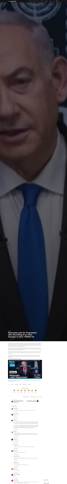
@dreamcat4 (15, 419)
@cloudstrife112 (16, 450)
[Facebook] (10, 339)
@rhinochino (15, 431)
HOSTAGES (16, 384)
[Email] (13, 339)
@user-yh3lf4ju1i (16, 408)
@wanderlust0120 (16, 444)
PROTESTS (29, 384)
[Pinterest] (12, 339)
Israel (20, 384)
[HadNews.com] (13, 1)
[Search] (58, 1)
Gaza (12, 384)
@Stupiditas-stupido (16, 462)
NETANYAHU (24, 384)
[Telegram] (39, 397)
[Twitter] (11, 339)
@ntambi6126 (15, 468)
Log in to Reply (16, 417)
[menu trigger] (9, 1)
